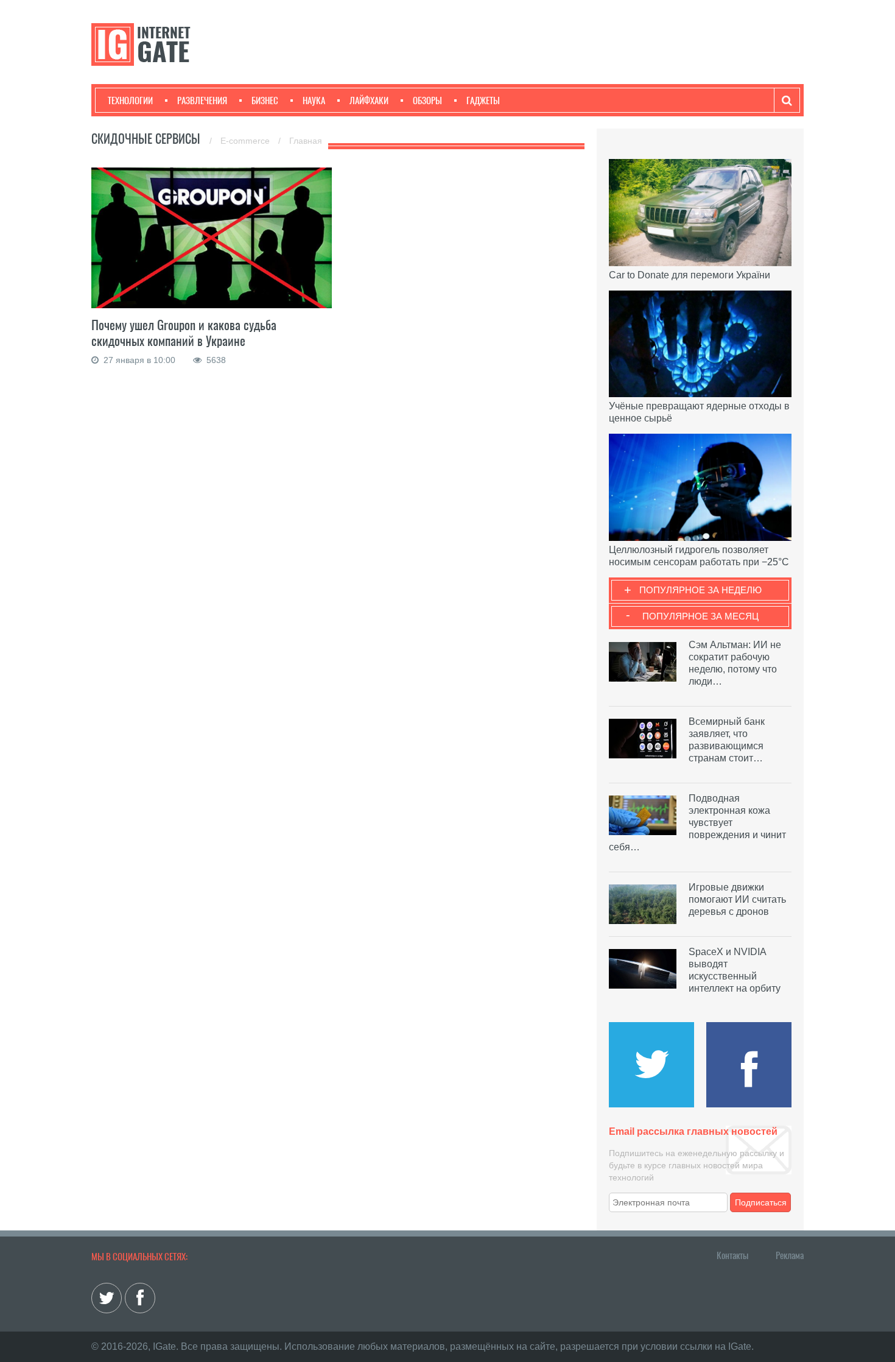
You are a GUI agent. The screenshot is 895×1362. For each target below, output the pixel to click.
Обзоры (427, 100)
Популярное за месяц (700, 616)
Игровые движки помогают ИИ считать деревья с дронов (737, 899)
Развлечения (202, 100)
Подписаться (761, 1202)
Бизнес (264, 100)
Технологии (130, 100)
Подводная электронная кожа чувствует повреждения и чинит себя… (697, 822)
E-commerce (246, 141)
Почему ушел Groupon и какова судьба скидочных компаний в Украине (183, 333)
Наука (314, 100)
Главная (305, 141)
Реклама (790, 1255)
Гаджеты (483, 100)
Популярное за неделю (700, 590)
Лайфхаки (368, 100)
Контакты (732, 1255)
